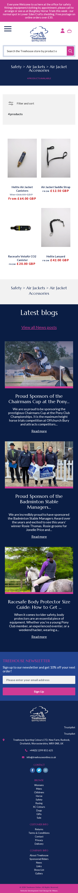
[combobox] (39, 51)
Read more (39, 431)
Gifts (39, 814)
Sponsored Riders (39, 859)
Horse (39, 796)
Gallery (39, 873)
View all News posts (39, 327)
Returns (39, 829)
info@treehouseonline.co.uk (41, 757)
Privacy (39, 840)
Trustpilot (69, 727)
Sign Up (39, 691)
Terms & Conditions (39, 832)
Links (39, 866)
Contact (39, 836)
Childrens (39, 792)
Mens (39, 788)
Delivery (39, 843)
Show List (39, 869)
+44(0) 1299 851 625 (41, 750)
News (39, 862)
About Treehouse (39, 855)
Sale (39, 817)
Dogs (39, 810)
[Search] (70, 51)
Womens (39, 785)
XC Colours (39, 806)
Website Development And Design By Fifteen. (39, 891)
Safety (39, 799)
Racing (39, 803)
